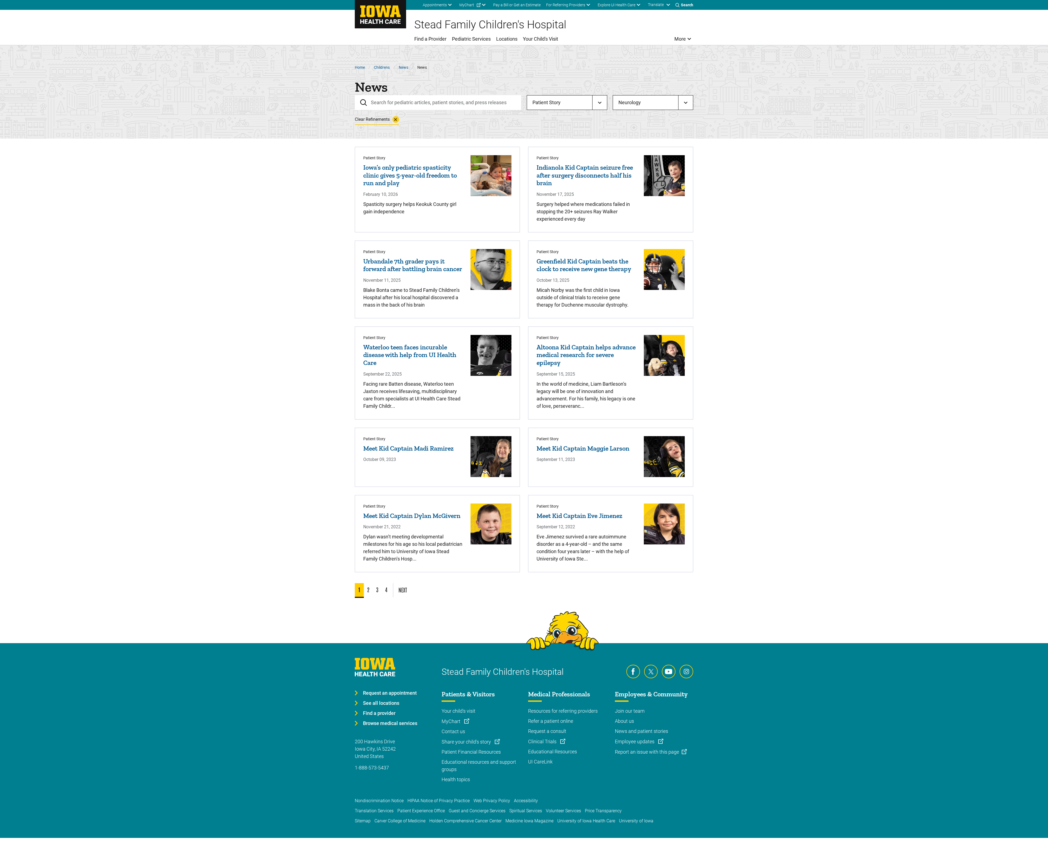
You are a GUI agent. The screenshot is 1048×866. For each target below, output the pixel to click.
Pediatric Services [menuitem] (471, 39)
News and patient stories (641, 731)
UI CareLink (540, 762)
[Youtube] (668, 671)
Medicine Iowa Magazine (529, 820)
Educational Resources (552, 751)
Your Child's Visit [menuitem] (540, 39)
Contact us (453, 731)
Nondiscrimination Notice (379, 800)
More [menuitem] (680, 39)
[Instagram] (686, 671)
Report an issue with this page (647, 752)
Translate (656, 4)
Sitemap (363, 820)
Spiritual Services (525, 810)
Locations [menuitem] (506, 39)
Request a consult (547, 731)
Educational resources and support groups (479, 765)
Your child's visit (458, 711)
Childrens (382, 67)
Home (360, 67)
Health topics (456, 779)
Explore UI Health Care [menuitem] (616, 5)
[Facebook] (633, 671)
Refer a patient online (550, 721)
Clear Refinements (372, 119)
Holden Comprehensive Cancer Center (465, 820)
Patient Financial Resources (471, 752)
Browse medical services (390, 723)
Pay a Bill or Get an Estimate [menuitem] (517, 5)
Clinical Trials (543, 741)
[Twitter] (651, 671)
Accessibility (526, 800)
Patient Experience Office (421, 810)
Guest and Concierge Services (477, 810)
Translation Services (374, 810)
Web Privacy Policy (492, 800)
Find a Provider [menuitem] (430, 39)
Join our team (630, 711)
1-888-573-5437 (372, 768)
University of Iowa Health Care (586, 820)
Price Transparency (603, 810)
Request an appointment (390, 693)
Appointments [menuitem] (435, 5)
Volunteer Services (563, 810)
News (403, 67)
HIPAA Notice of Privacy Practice (438, 800)
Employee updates (635, 741)
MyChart (452, 721)
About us (624, 721)
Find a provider (379, 713)
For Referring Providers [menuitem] (565, 5)
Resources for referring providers (563, 711)
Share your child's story (467, 742)
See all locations (381, 703)
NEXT (402, 589)
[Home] (380, 14)
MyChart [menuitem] (466, 5)
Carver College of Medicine (399, 820)
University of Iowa (636, 820)
